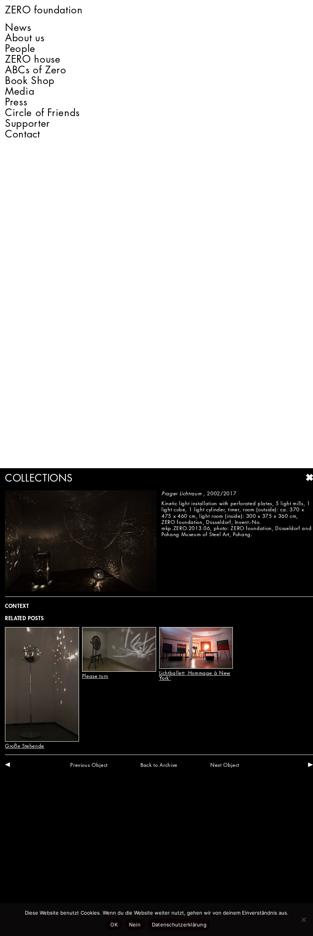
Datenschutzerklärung (179, 924)
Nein (134, 924)
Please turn (95, 675)
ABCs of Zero (35, 69)
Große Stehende (24, 745)
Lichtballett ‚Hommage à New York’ (195, 675)
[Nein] (303, 919)
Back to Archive (158, 764)
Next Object (224, 764)
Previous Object (89, 764)
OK (114, 924)
